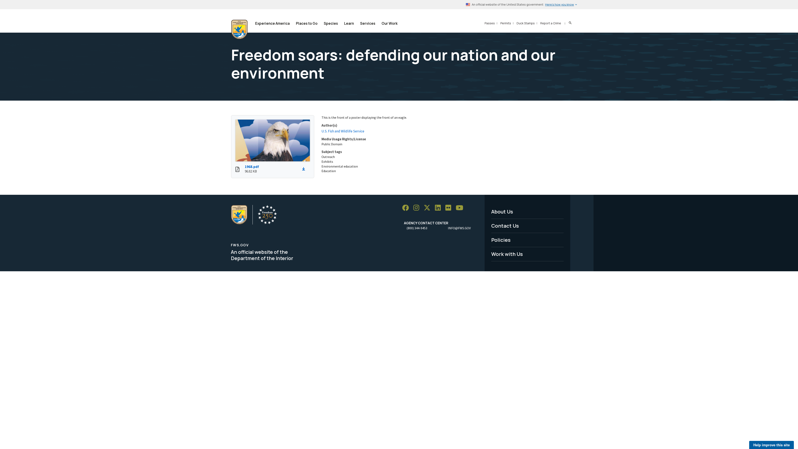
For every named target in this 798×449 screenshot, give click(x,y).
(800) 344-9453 (416, 228)
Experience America (272, 23)
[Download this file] (304, 169)
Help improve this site (771, 444)
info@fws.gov (459, 228)
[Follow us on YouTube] (461, 208)
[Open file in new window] (237, 170)
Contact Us (505, 225)
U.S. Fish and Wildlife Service (342, 131)
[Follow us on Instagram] (417, 208)
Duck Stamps (526, 23)
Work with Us (507, 253)
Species (331, 23)
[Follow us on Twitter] (428, 208)
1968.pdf (252, 166)
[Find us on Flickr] (449, 208)
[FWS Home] (239, 29)
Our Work (390, 23)
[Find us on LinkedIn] (439, 208)
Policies (501, 239)
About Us (502, 211)
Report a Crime (550, 23)
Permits (505, 23)
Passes (490, 23)
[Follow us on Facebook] (407, 208)
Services (367, 23)
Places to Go (307, 23)
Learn (349, 23)
